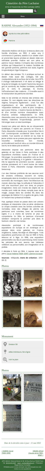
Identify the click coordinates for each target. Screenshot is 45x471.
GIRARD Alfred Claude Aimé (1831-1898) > (35, 453)
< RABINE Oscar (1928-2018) (7, 452)
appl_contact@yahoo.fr (25, 463)
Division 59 (13, 344)
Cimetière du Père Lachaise (22, 5)
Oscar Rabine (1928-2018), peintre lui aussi (24, 253)
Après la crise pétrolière (19, 33)
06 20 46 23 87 (11, 463)
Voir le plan (13, 359)
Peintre (12, 40)
